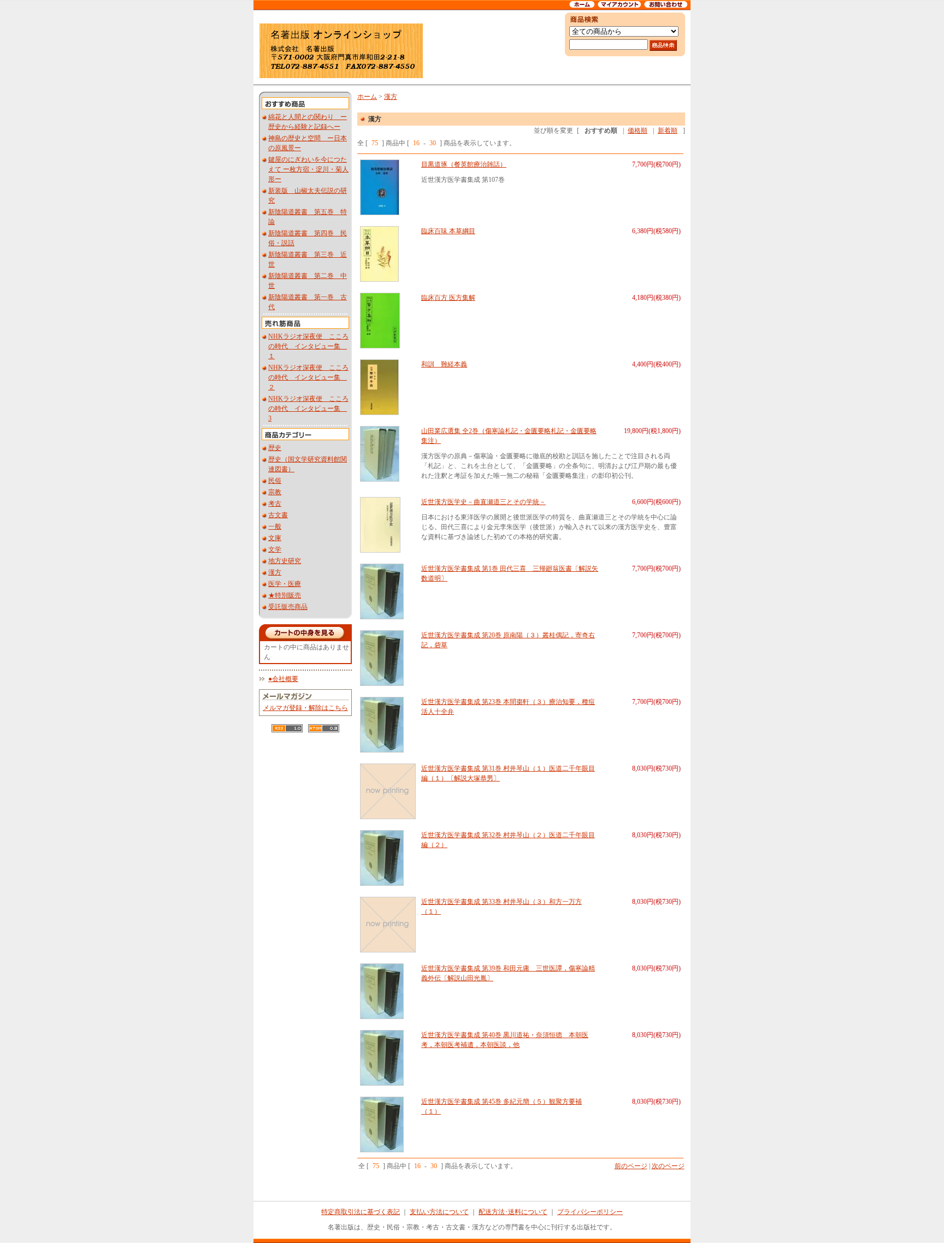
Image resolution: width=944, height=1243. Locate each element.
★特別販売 (284, 595)
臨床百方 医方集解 (448, 297)
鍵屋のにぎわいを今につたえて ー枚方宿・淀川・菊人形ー (308, 169)
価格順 (637, 130)
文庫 (274, 538)
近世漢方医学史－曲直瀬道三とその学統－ (483, 502)
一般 (274, 526)
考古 (274, 503)
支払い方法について (439, 1212)
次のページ (668, 1166)
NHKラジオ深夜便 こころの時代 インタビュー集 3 (308, 408)
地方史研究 (284, 561)
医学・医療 (284, 584)
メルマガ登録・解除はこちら (305, 708)
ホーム (367, 96)
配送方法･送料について (513, 1212)
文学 (274, 549)
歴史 (274, 448)
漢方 (274, 572)
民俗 (274, 480)
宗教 (274, 492)
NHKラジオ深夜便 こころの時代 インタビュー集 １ (308, 346)
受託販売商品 (288, 607)
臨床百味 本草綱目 (448, 231)
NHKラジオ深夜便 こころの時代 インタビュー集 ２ (308, 377)
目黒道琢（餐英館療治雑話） (463, 164)
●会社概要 (283, 679)
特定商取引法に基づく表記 (360, 1212)
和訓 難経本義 (444, 364)
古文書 (278, 515)
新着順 (667, 130)
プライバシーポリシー (590, 1212)
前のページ (631, 1166)
